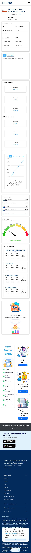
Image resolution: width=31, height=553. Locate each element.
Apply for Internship (9, 496)
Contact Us (15, 321)
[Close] (11, 548)
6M (10, 156)
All (23, 156)
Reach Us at (7, 512)
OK (15, 539)
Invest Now (23, 391)
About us (6, 478)
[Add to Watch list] (19, 14)
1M (7, 156)
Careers (6, 481)
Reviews (6, 487)
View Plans (6, 493)
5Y (20, 156)
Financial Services (9, 508)
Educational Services (10, 504)
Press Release (7, 490)
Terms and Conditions (11, 533)
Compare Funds (22, 365)
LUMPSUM (10, 55)
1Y (13, 156)
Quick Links (7, 475)
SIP (4, 55)
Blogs (5, 484)
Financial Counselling (9, 499)
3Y (16, 156)
